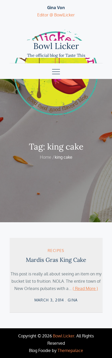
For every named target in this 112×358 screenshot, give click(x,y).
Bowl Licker (56, 46)
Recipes (56, 250)
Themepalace (70, 350)
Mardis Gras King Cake (56, 259)
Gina (73, 300)
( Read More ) (85, 288)
